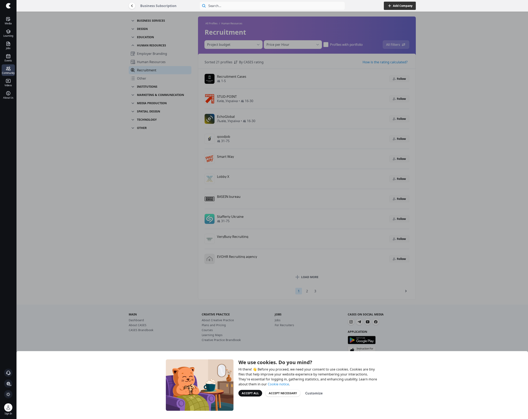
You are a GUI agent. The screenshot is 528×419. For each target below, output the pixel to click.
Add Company (402, 6)
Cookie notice (278, 384)
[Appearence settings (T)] (8, 394)
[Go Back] (132, 5)
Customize (314, 393)
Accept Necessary (283, 393)
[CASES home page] (8, 6)
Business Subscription (158, 6)
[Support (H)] (8, 373)
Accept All (250, 393)
